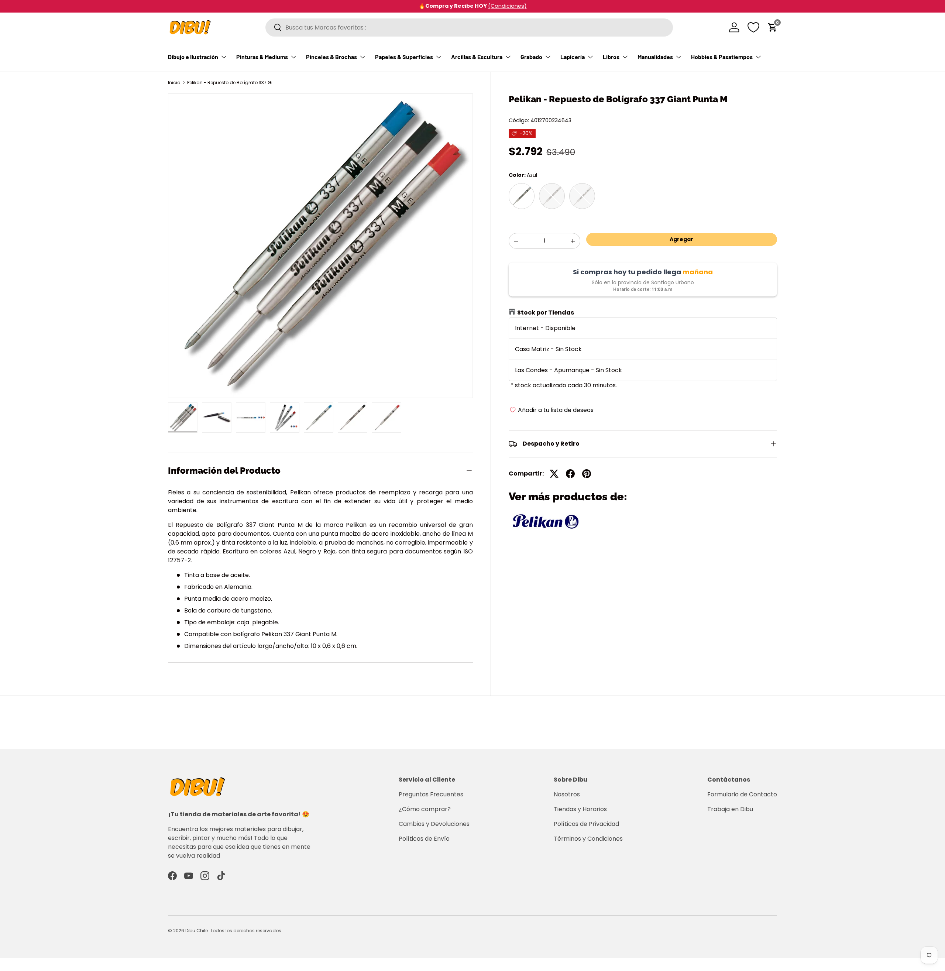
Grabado (531, 56)
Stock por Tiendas (545, 312)
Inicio (174, 82)
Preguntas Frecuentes (431, 794)
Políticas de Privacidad (586, 824)
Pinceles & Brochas (331, 56)
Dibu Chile (196, 930)
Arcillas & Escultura (476, 56)
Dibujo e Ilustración (193, 56)
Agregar (681, 239)
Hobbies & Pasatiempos (722, 56)
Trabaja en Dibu (730, 809)
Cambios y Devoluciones (434, 824)
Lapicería (572, 56)
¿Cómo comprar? (425, 809)
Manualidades (655, 56)
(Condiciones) (490, 6)
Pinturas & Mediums (262, 56)
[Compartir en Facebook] (570, 474)
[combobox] (469, 27)
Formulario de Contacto (742, 794)
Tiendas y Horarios (580, 809)
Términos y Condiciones (588, 838)
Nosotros (567, 794)
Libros (611, 56)
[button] (772, 27)
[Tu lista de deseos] (753, 27)
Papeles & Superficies (404, 56)
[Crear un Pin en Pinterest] (586, 474)
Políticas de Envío (424, 838)
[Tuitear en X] (554, 474)
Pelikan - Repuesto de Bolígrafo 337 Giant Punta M (231, 82)
